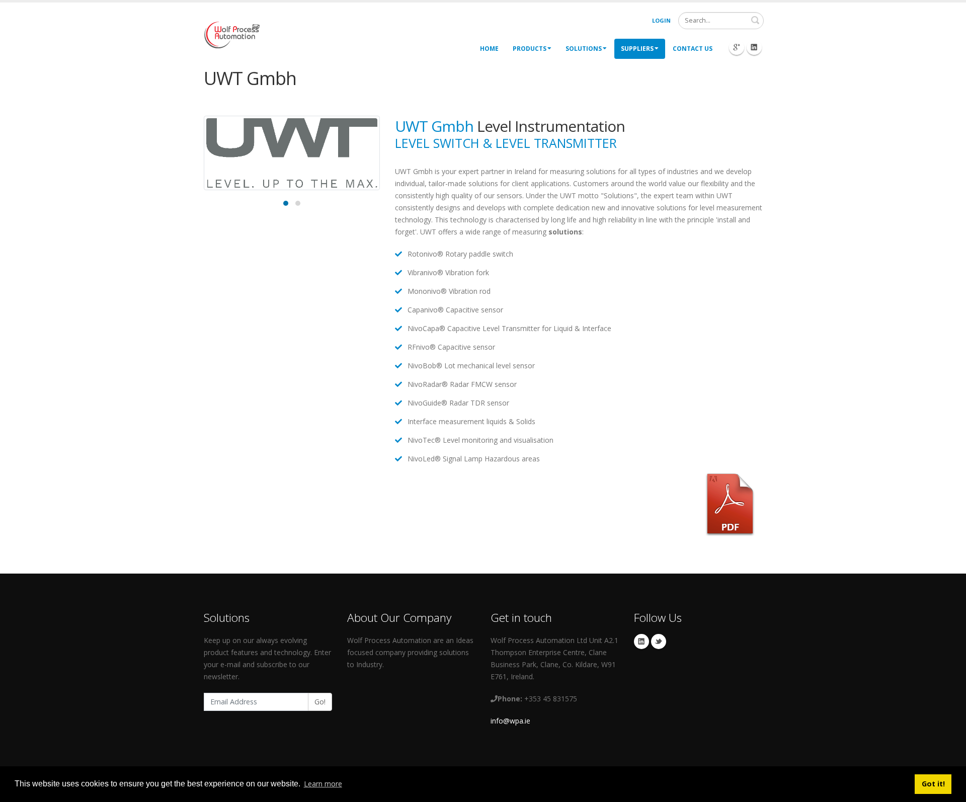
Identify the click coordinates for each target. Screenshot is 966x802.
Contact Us (692, 48)
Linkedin (641, 641)
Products (529, 48)
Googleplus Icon (736, 47)
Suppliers (637, 48)
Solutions (584, 48)
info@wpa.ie (510, 721)
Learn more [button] (323, 783)
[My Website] (232, 34)
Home (489, 48)
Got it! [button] (933, 783)
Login (661, 20)
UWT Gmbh (434, 126)
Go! (320, 701)
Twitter (658, 641)
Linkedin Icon (754, 47)
